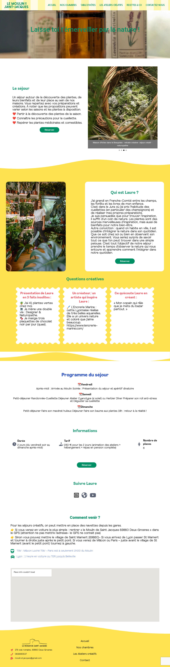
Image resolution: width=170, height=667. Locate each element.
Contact (85, 660)
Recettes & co (134, 5)
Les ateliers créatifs (111, 5)
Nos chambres (68, 5)
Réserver (49, 130)
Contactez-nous (155, 5)
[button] (155, 109)
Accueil (52, 5)
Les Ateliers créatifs (85, 654)
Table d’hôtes (88, 5)
